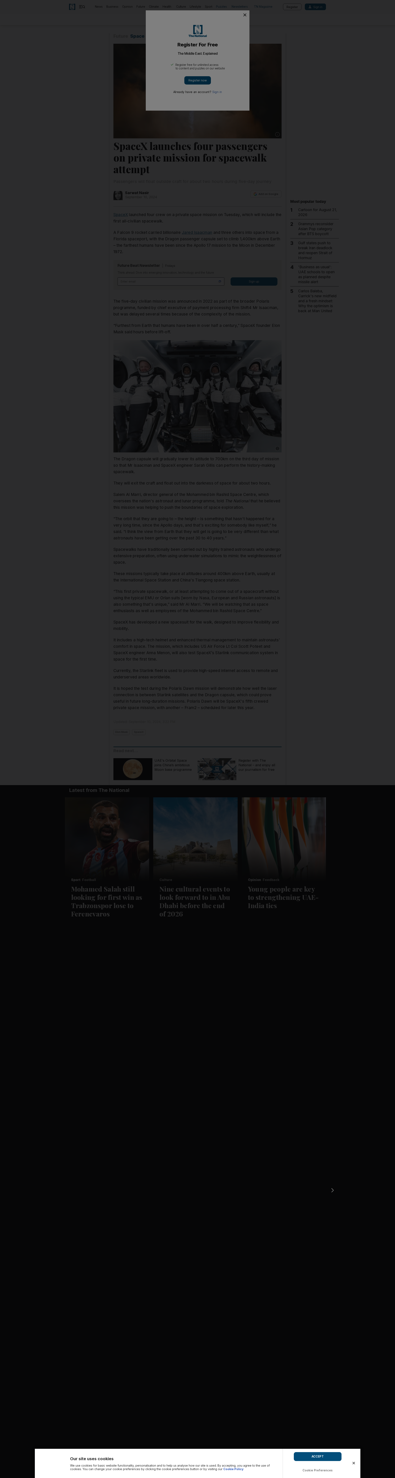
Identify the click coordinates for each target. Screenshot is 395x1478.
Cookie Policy (233, 1469)
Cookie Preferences (318, 1470)
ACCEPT (318, 1456)
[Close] (353, 1463)
